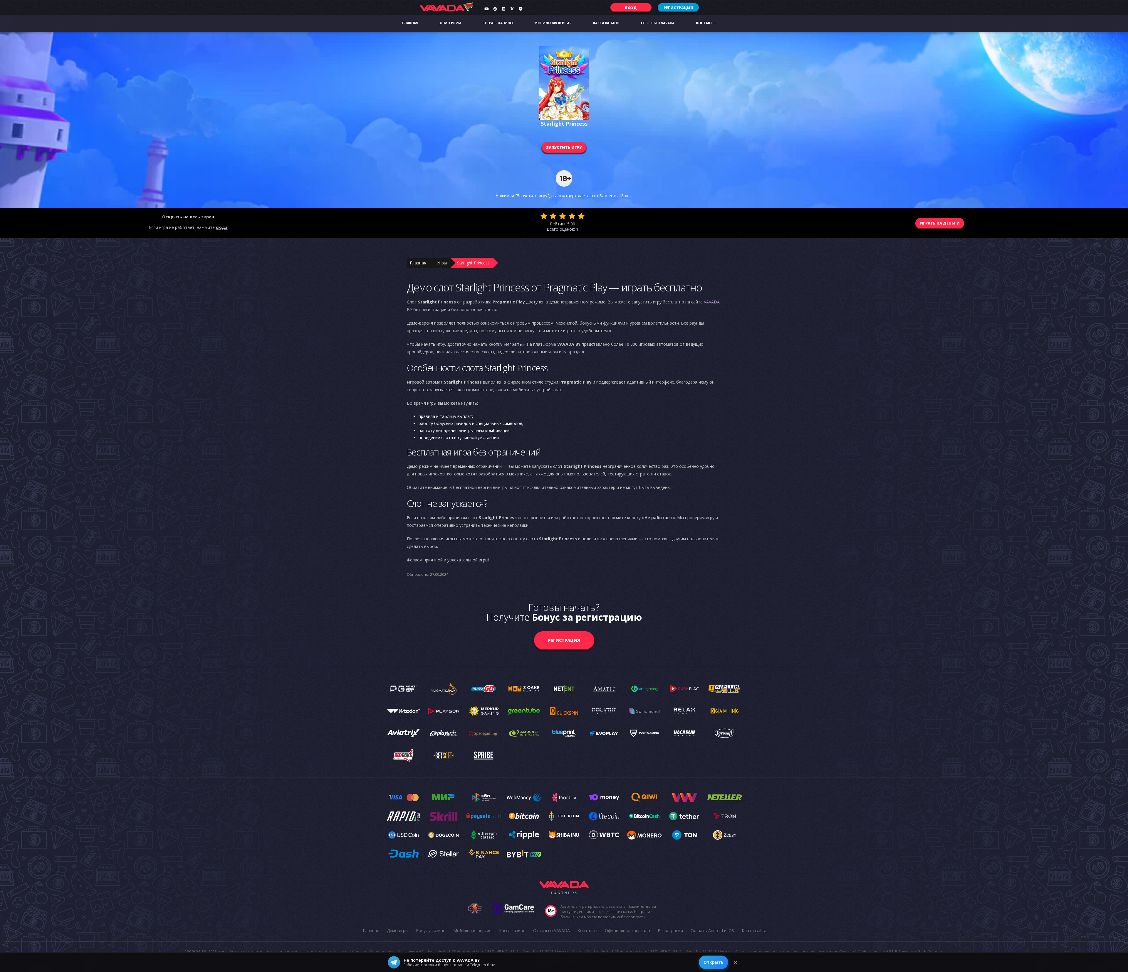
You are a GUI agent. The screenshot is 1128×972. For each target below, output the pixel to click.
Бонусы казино (497, 23)
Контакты (705, 23)
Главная (410, 23)
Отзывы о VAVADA (657, 23)
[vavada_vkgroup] (503, 9)
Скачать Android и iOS (712, 930)
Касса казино (606, 23)
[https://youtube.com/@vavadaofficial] (486, 9)
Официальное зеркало (627, 930)
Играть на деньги (940, 223)
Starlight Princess (473, 263)
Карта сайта (754, 930)
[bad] (543, 216)
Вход (631, 7)
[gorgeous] (581, 216)
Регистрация (678, 7)
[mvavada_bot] (520, 9)
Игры (442, 263)
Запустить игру (564, 147)
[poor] (553, 216)
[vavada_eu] (512, 9)
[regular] (562, 216)
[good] (572, 216)
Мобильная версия (552, 23)
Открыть (714, 962)
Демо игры (450, 23)
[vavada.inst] (495, 9)
